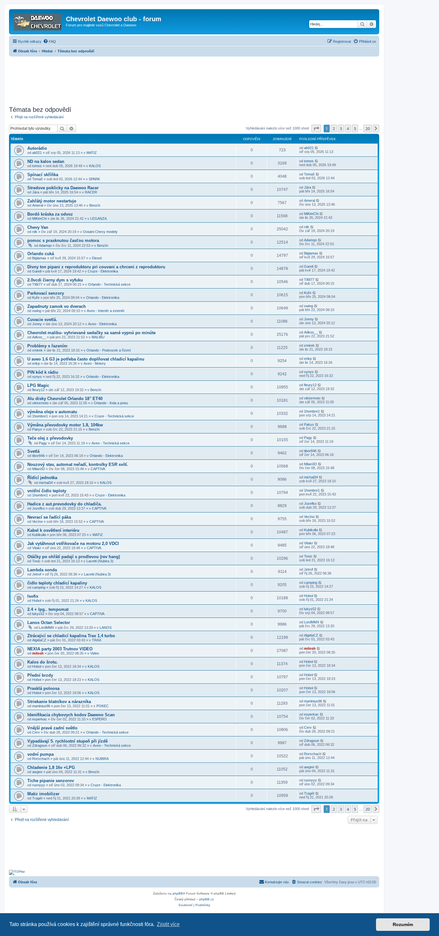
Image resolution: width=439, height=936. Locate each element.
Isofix (32, 596)
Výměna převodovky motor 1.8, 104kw (65, 425)
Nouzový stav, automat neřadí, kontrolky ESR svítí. (77, 464)
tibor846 (38, 456)
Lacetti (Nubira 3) (99, 561)
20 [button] (367, 128)
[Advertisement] (194, 79)
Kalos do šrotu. (42, 662)
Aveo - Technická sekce (111, 443)
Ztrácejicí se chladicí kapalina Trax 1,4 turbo (71, 635)
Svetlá (33, 451)
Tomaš (37, 179)
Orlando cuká (40, 253)
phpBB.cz (206, 899)
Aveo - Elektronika (102, 324)
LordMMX (46, 627)
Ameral (37, 205)
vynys (37, 377)
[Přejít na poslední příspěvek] (317, 148)
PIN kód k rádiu (42, 372)
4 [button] (348, 128)
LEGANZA (98, 218)
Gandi (36, 271)
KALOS (95, 166)
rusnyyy (38, 785)
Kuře (36, 297)
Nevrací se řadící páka (49, 517)
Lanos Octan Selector (48, 622)
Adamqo (45, 245)
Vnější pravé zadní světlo (52, 728)
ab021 (37, 153)
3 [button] (341, 128)
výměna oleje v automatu (52, 411)
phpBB (178, 893)
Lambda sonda (42, 569)
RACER (91, 192)
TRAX (96, 640)
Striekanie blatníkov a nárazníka (59, 701)
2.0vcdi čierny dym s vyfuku (55, 280)
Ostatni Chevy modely (100, 232)
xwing (36, 311)
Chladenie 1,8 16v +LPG (51, 767)
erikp (36, 363)
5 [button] (355, 128)
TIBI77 (37, 284)
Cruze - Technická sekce (114, 416)
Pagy (43, 443)
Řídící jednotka (42, 477)
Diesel (97, 258)
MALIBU (98, 337)
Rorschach (40, 759)
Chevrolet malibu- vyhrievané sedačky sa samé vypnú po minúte (91, 332)
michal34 (46, 483)
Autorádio (37, 148)
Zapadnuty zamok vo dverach (56, 306)
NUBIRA (102, 759)
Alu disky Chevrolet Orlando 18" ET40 (65, 398)
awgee (37, 772)
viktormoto (40, 403)
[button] (316, 128)
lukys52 (38, 614)
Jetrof (36, 574)
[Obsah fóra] (38, 21)
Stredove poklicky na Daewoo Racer (63, 187)
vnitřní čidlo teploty (46, 490)
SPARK (94, 179)
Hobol (36, 600)
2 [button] (334, 128)
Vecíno (37, 521)
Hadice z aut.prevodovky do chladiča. (64, 504)
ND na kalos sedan (45, 161)
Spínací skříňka (42, 174)
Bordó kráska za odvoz (50, 214)
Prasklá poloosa (43, 688)
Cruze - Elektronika (103, 271)
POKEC (102, 706)
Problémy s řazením (47, 345)
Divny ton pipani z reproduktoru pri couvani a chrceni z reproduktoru (96, 266)
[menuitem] (49, 41)
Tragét (37, 798)
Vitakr (36, 548)
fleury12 (38, 390)
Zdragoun (39, 745)
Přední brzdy (40, 675)
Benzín (94, 205)
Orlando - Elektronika (102, 297)
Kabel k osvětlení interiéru (53, 530)
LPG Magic (38, 385)
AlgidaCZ (39, 640)
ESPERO (99, 719)
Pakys (37, 429)
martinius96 (41, 706)
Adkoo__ (39, 337)
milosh (38, 653)
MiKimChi (39, 218)
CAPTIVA (98, 469)
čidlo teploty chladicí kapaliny (57, 583)
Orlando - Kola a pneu (111, 403)
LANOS (106, 627)
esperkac (39, 719)
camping (38, 587)
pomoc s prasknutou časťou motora (63, 240)
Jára (35, 192)
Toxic (36, 561)
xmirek (37, 350)
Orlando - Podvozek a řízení (108, 350)
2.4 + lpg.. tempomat (47, 609)
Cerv (36, 732)
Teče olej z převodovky (50, 438)
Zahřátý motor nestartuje (51, 201)
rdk (34, 232)
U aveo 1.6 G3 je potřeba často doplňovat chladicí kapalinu (85, 359)
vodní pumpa (40, 754)
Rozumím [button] (403, 924)
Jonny (37, 324)
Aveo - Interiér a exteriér (106, 311)
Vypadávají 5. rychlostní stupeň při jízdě (67, 741)
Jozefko (38, 508)
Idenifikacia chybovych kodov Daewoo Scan (71, 714)
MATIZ (91, 153)
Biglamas (39, 258)
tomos (37, 166)
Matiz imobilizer (43, 793)
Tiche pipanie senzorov (50, 780)
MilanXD (38, 469)
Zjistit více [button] (168, 924)
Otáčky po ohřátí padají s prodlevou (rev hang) (73, 556)
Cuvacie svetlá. (42, 319)
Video (94, 653)
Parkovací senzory (45, 293)
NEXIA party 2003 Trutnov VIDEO (60, 648)
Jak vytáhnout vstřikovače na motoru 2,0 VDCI (73, 543)
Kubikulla (39, 535)
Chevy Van (37, 227)
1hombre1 (40, 416)
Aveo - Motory (95, 363)
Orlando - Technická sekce (109, 284)
